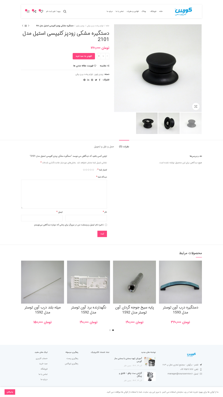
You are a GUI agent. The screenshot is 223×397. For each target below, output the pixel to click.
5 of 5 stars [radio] (84, 170)
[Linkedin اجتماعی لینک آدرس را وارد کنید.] (88, 80)
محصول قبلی (28, 25)
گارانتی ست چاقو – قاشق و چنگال (130, 375)
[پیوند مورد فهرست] (181, 369)
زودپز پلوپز (80, 25)
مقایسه (103, 66)
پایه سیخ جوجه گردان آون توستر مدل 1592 (134, 310)
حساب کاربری (41, 358)
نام (105, 212)
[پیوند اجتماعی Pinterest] (92, 80)
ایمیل (59, 212)
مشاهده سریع (161, 279)
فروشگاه (44, 369)
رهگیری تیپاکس (71, 363)
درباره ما (44, 379)
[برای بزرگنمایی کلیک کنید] (196, 106)
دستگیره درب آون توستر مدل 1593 (180, 310)
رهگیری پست (72, 358)
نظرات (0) (124, 147)
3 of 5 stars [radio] (88, 170)
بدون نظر (127, 365)
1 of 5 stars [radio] (93, 170)
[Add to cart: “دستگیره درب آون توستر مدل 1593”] (161, 272)
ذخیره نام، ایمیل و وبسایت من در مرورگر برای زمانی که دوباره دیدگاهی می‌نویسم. (69, 224)
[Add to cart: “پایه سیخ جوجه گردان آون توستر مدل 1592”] (115, 272)
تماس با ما (43, 374)
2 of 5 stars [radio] (91, 170)
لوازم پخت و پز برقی (95, 25)
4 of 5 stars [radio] (86, 170)
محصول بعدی (22, 25)
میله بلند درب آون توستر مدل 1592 (42, 310)
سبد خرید (43, 363)
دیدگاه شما (101, 177)
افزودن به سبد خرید (84, 56)
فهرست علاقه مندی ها (83, 66)
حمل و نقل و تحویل (104, 147)
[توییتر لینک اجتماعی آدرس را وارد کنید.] (96, 80)
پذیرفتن (10, 391)
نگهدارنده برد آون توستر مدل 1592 (88, 310)
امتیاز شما (102, 169)
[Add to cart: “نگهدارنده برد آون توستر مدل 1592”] (69, 272)
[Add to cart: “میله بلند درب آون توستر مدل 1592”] (23, 272)
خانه (107, 25)
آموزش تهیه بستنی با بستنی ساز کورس (128, 360)
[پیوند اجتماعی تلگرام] (84, 80)
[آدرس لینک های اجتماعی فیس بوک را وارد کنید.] (99, 80)
